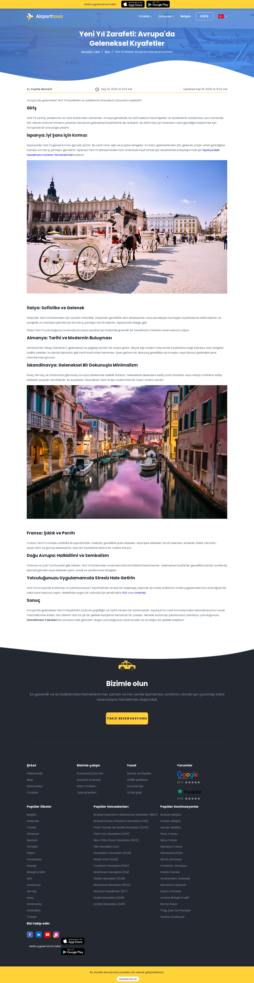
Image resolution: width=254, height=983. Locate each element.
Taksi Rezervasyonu (127, 718)
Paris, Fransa (168, 834)
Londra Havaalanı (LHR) (109, 904)
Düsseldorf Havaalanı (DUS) (112, 853)
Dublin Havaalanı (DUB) (109, 878)
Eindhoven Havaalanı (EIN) (111, 872)
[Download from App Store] (133, 4)
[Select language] (222, 16)
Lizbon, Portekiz (170, 891)
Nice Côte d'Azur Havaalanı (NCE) (116, 840)
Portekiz (32, 847)
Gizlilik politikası (137, 780)
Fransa (31, 827)
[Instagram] (56, 934)
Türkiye (32, 917)
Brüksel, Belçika (170, 815)
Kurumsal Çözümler (90, 773)
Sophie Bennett (41, 89)
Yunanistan (34, 859)
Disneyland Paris (171, 853)
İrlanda (31, 866)
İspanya (32, 840)
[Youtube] (47, 934)
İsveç (30, 898)
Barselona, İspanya (173, 885)
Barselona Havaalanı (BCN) (112, 885)
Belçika (31, 815)
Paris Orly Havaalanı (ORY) (112, 834)
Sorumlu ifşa (135, 786)
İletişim (186, 16)
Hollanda (33, 821)
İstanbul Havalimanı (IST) (111, 891)
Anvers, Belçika (170, 821)
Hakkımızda (35, 773)
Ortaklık (144, 16)
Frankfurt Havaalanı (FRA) (111, 866)
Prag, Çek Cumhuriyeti (175, 910)
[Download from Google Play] (158, 4)
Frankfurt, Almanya (173, 866)
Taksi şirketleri (86, 793)
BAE (29, 878)
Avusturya (33, 885)
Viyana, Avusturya (172, 917)
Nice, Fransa (168, 840)
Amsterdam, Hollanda (175, 878)
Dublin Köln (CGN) (106, 859)
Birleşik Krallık (36, 872)
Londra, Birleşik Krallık (174, 898)
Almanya (33, 834)
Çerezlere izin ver (128, 979)
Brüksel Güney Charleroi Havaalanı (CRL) (121, 821)
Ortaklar (32, 793)
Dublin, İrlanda (170, 872)
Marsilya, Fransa (171, 847)
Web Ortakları (86, 786)
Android (140, 593)
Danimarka (34, 904)
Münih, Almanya (171, 859)
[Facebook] (30, 934)
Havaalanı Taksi (90, 51)
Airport (49, 16)
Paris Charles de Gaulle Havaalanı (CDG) (121, 827)
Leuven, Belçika (170, 827)
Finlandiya (33, 910)
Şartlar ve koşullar (139, 773)
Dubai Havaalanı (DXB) (109, 898)
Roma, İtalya (168, 904)
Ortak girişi (134, 793)
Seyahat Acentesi (89, 780)
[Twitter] (39, 934)
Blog (107, 51)
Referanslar (35, 786)
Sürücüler (165, 16)
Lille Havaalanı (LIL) (106, 847)
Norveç (31, 891)
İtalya (30, 853)
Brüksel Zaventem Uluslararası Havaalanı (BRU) (126, 815)
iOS (125, 593)
